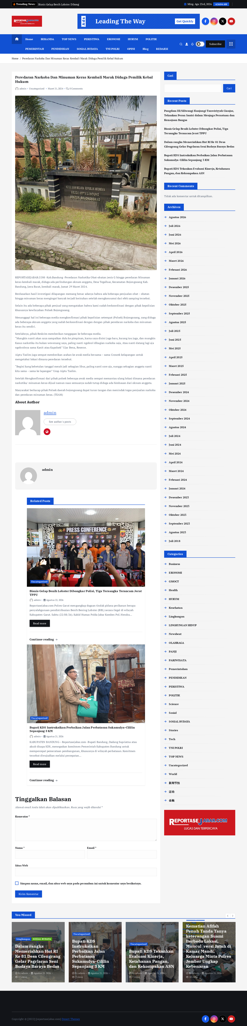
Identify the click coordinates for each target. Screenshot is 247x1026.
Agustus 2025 (177, 322)
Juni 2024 (175, 444)
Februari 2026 (178, 269)
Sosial (173, 713)
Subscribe (215, 44)
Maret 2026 (176, 261)
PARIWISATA (178, 660)
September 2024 (179, 418)
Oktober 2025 (177, 304)
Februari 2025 (178, 375)
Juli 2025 (174, 331)
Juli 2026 (174, 226)
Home (29, 39)
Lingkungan (176, 616)
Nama (20, 848)
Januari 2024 (177, 488)
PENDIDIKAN (60, 49)
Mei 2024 (175, 453)
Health (173, 590)
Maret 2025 (176, 366)
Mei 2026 (175, 243)
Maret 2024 (176, 471)
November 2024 (179, 401)
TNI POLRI (112, 49)
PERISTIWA (91, 39)
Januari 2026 (177, 278)
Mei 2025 (175, 348)
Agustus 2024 (177, 427)
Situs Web (21, 865)
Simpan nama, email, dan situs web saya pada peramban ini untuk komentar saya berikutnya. (80, 883)
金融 (171, 800)
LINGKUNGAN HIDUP (183, 625)
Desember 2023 (179, 497)
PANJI (173, 651)
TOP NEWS (69, 39)
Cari (170, 76)
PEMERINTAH (34, 49)
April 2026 (175, 252)
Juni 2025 (175, 339)
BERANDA (47, 39)
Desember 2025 (179, 287)
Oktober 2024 (177, 410)
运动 (171, 791)
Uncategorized (36, 88)
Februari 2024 (178, 480)
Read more (39, 623)
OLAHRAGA (176, 643)
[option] (38, 952)
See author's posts (60, 421)
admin (22, 88)
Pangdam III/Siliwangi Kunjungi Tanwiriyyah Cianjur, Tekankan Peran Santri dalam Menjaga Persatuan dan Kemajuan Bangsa (199, 115)
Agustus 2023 (177, 532)
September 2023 (179, 523)
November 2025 (179, 296)
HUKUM (133, 39)
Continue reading (42, 639)
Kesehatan (175, 608)
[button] (227, 915)
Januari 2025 (177, 383)
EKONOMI (113, 39)
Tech (172, 739)
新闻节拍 (174, 783)
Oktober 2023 (177, 515)
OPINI (131, 49)
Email (91, 848)
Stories (173, 730)
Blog (146, 49)
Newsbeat (175, 634)
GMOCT (174, 581)
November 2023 (179, 506)
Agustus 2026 (177, 217)
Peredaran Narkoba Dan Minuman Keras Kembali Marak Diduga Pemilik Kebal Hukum (72, 58)
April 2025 (175, 357)
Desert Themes (71, 1019)
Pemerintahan (178, 669)
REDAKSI (162, 49)
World (173, 774)
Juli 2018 (174, 541)
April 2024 (175, 462)
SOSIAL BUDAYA (87, 49)
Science (174, 704)
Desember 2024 (179, 392)
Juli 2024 (174, 436)
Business (174, 564)
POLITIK (151, 39)
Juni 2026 (175, 234)
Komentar (22, 816)
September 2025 (179, 313)
